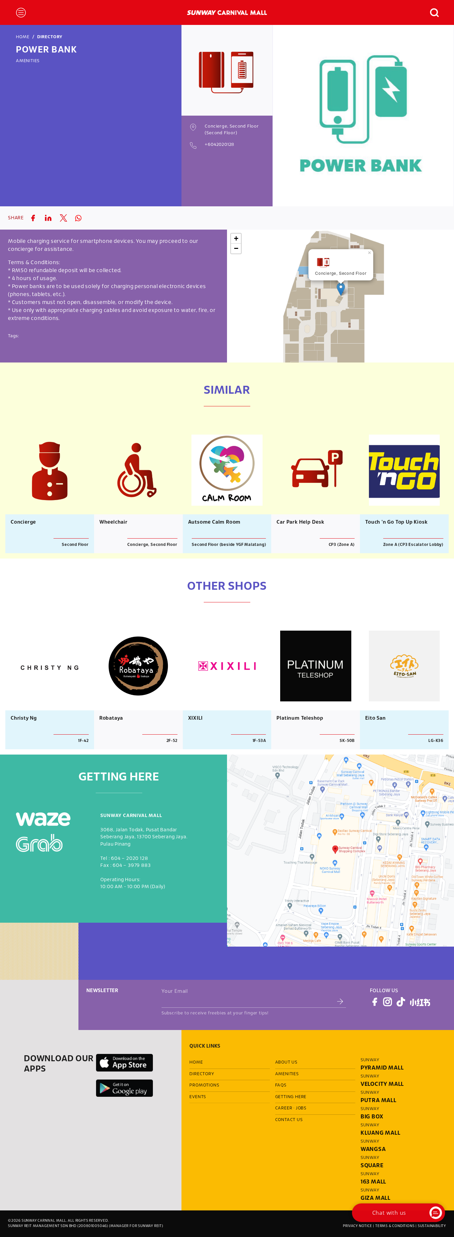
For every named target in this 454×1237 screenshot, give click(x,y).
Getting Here (291, 1097)
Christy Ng (24, 718)
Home (23, 37)
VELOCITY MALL (382, 1084)
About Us (286, 1063)
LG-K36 (435, 741)
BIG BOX (372, 1116)
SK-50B (347, 741)
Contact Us (289, 1120)
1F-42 (83, 741)
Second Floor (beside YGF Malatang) (229, 545)
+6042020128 (219, 145)
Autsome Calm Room (214, 522)
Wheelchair (113, 522)
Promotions (204, 1085)
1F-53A (259, 741)
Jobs (301, 1108)
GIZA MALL (376, 1198)
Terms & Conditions (394, 1226)
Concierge (23, 522)
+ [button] (236, 238)
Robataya (111, 718)
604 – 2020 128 (129, 859)
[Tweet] (63, 218)
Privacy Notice (357, 1226)
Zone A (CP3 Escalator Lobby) (413, 545)
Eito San (375, 718)
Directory (49, 37)
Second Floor (75, 545)
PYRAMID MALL (382, 1068)
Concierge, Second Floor (152, 545)
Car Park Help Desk (300, 522)
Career (283, 1108)
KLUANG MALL (380, 1133)
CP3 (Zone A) (342, 545)
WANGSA (373, 1149)
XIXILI (195, 718)
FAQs (280, 1085)
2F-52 (172, 741)
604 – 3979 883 (132, 866)
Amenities (28, 61)
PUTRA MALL (379, 1100)
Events (197, 1097)
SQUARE (372, 1165)
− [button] (236, 248)
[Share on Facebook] (33, 218)
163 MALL (373, 1182)
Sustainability (432, 1226)
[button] (431, 13)
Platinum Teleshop (300, 718)
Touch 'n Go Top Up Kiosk (396, 522)
